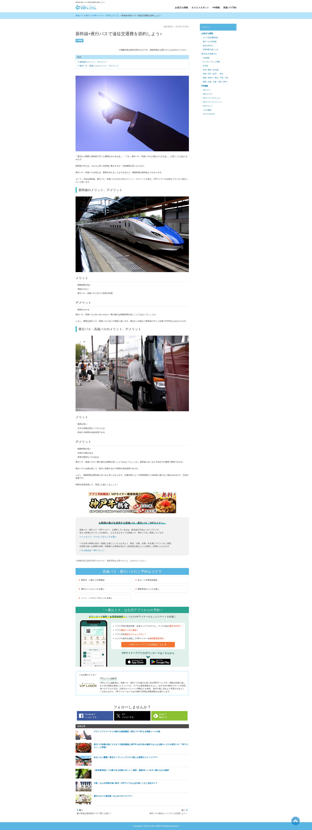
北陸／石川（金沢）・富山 (213, 74)
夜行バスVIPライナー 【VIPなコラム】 (102, 15)
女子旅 (205, 66)
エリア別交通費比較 (210, 37)
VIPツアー (207, 90)
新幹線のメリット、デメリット (93, 62)
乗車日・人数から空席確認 (92, 580)
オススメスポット (200, 7)
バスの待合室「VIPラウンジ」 (92, 550)
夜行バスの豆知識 (209, 41)
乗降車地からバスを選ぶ (148, 589)
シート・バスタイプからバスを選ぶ (96, 598)
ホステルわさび (209, 114)
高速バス (79, 15)
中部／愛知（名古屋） (211, 70)
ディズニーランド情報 (211, 62)
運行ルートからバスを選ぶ (92, 589)
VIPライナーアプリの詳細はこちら (147, 644)
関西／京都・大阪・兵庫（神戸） (215, 82)
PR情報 (216, 7)
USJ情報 (206, 58)
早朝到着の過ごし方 (210, 49)
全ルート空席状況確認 (147, 580)
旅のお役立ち (208, 46)
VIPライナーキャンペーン (213, 102)
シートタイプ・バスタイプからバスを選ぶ (98, 537)
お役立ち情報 (181, 7)
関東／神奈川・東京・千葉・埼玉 (215, 78)
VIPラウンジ (207, 106)
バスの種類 (207, 110)
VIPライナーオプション (212, 98)
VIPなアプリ (207, 94)
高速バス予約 (229, 7)
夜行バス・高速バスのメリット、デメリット (99, 66)
